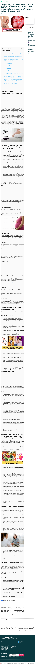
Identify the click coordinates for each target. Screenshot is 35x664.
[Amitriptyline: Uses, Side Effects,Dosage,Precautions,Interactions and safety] (26, 45)
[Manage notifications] (1, 663)
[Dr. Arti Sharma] (1, 13)
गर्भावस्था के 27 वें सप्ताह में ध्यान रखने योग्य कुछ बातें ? (10, 83)
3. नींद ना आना (8, 65)
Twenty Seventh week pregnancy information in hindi (9, 600)
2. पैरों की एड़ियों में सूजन (9, 63)
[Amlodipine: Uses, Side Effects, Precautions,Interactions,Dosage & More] (26, 40)
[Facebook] (19, 644)
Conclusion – (6, 86)
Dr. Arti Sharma (5, 13)
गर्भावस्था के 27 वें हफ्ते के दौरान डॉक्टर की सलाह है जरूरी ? (11, 85)
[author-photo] (28, 37)
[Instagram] (19, 645)
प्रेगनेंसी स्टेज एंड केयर (28, 630)
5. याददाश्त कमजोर (8, 68)
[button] (33, 1)
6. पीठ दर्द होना (7, 70)
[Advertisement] (12, 40)
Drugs (29, 48)
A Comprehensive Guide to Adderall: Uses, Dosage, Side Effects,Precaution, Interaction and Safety (31, 51)
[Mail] (19, 646)
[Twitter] (19, 647)
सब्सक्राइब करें (21, 654)
